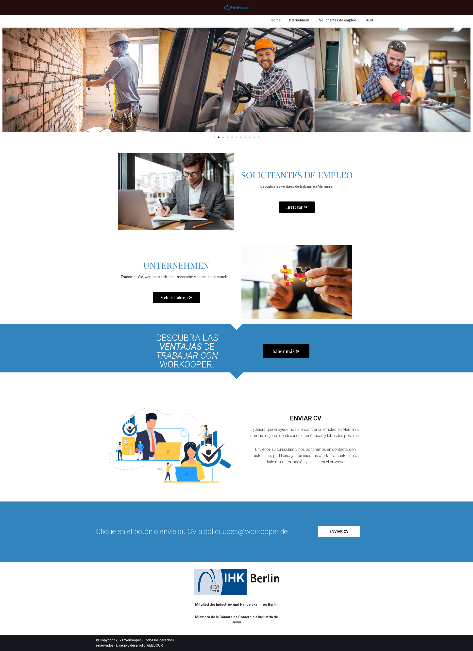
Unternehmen (176, 265)
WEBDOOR (154, 645)
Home (276, 20)
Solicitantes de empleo (297, 175)
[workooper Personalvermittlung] (236, 7)
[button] (311, 20)
